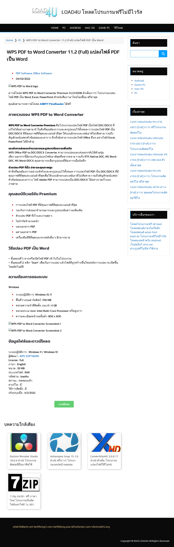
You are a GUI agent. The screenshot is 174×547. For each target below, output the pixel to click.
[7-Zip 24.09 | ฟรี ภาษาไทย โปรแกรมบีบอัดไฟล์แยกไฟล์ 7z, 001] (23, 482)
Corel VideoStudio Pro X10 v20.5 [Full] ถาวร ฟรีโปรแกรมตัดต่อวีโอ (148, 127)
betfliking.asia (62, 526)
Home (54, 28)
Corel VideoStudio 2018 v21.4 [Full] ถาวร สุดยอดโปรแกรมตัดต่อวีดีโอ (148, 192)
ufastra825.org (100, 526)
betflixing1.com (43, 526)
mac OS (90, 28)
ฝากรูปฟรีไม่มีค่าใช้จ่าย (144, 248)
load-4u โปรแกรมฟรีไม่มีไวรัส (148, 236)
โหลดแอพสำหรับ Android (145, 240)
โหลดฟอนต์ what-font (143, 232)
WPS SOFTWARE (29, 356)
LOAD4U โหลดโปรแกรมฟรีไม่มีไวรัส (102, 12)
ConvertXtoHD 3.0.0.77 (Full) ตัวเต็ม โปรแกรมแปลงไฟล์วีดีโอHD (104, 460)
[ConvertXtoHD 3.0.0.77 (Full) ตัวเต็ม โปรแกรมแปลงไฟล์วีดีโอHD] (104, 442)
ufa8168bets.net (23, 526)
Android (75, 28)
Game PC (104, 28)
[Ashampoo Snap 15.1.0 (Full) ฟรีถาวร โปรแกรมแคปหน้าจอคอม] (64, 442)
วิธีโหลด (118, 28)
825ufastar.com (81, 526)
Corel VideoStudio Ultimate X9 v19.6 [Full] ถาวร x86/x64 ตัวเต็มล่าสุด (148, 160)
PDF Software (24, 73)
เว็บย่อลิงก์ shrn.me (141, 244)
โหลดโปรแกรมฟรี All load (146, 224)
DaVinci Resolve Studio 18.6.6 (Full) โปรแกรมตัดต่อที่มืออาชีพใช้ (24, 460)
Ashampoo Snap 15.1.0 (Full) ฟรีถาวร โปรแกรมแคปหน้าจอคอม (64, 460)
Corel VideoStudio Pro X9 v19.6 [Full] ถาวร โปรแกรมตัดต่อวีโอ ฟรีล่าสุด (148, 176)
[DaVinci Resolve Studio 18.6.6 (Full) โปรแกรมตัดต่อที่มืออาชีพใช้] (23, 442)
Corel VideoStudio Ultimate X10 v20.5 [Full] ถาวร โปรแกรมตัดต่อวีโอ (146, 143)
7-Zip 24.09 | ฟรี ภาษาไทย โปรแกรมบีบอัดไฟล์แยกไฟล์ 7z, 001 (23, 500)
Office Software (42, 73)
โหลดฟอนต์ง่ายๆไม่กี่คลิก (145, 228)
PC (64, 28)
